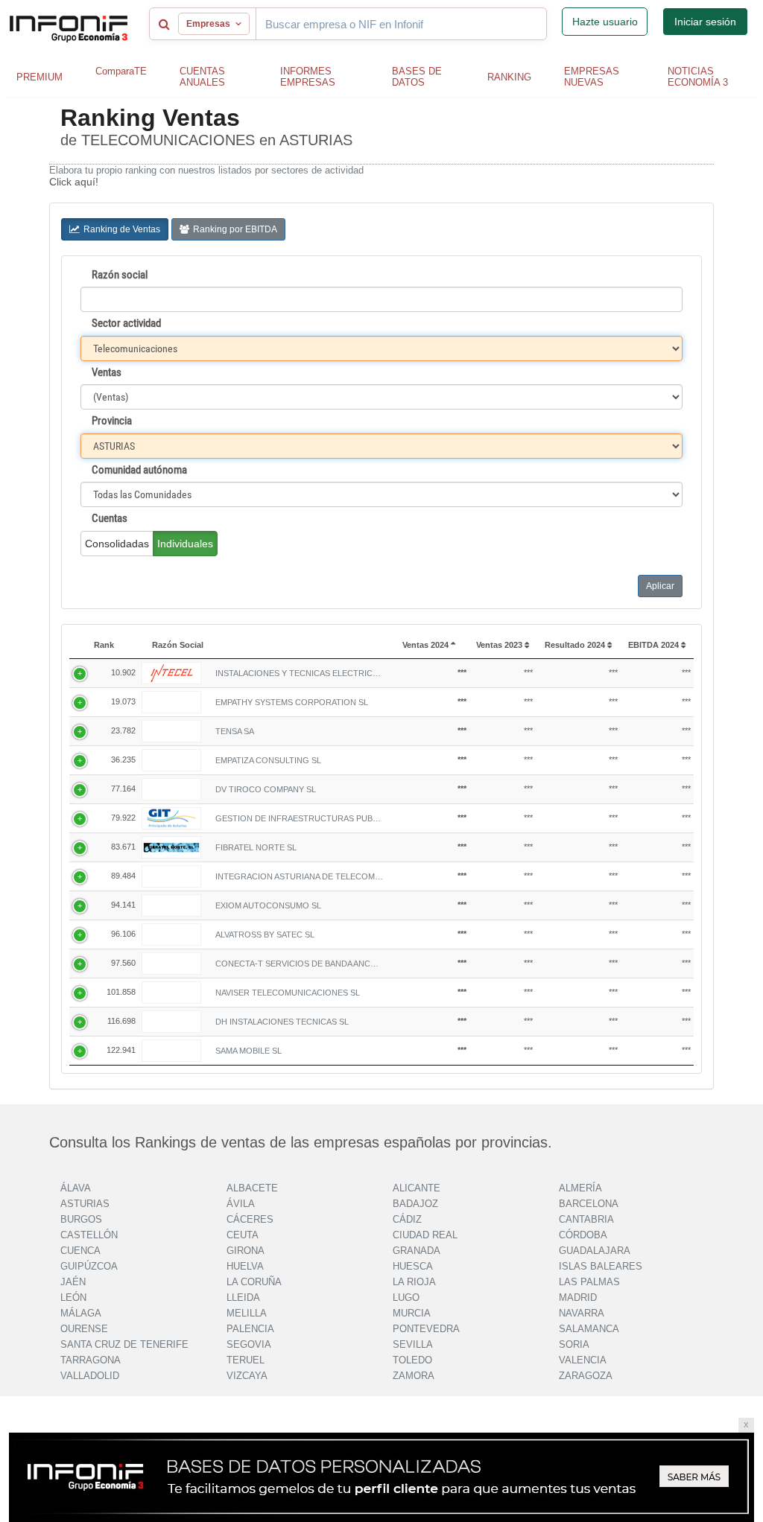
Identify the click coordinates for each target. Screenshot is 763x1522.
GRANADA (416, 1250)
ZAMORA (413, 1375)
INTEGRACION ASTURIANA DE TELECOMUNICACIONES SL (299, 876)
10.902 (123, 672)
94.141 (123, 904)
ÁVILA (241, 1203)
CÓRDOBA (583, 1235)
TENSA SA (234, 731)
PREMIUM (39, 77)
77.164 (123, 788)
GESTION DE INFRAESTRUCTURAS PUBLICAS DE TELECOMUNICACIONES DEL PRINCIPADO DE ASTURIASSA (299, 818)
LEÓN (73, 1297)
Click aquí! (73, 182)
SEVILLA (413, 1344)
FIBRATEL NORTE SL (256, 847)
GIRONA (246, 1250)
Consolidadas (117, 544)
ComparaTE (121, 71)
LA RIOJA (414, 1281)
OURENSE (84, 1328)
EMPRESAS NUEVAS (591, 77)
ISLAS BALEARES (600, 1266)
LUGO (406, 1297)
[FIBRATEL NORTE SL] (171, 847)
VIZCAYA (247, 1375)
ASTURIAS (85, 1203)
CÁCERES (250, 1219)
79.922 (123, 817)
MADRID (578, 1297)
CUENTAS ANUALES (202, 77)
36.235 (123, 759)
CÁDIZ (407, 1219)
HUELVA (245, 1266)
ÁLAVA (75, 1188)
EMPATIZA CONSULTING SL (268, 760)
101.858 (121, 991)
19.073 (123, 701)
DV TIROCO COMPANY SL (265, 789)
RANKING (509, 77)
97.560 (123, 962)
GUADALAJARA (594, 1250)
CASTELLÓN (89, 1235)
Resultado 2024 (576, 644)
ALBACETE (252, 1188)
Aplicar (660, 586)
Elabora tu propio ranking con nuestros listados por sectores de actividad (206, 170)
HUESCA (413, 1266)
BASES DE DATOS (417, 77)
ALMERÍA (580, 1188)
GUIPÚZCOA (89, 1266)
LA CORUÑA (254, 1281)
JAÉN (73, 1281)
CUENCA (80, 1250)
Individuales (185, 544)
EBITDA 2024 (654, 644)
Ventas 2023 (500, 644)
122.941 (121, 1049)
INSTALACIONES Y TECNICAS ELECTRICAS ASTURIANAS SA (299, 673)
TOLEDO (412, 1360)
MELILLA (247, 1313)
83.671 (123, 846)
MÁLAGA (80, 1313)
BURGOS (81, 1219)
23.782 (123, 730)
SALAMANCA (589, 1328)
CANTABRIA (586, 1219)
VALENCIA (583, 1360)
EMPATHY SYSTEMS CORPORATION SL (291, 702)
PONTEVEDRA (426, 1328)
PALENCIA (250, 1328)
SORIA (574, 1344)
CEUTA (243, 1235)
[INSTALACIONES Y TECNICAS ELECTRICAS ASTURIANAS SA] (171, 673)
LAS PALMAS (589, 1281)
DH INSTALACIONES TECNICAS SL (282, 1021)
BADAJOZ (415, 1203)
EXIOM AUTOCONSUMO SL (268, 905)
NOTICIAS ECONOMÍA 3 (698, 77)
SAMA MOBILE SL (248, 1050)
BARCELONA (588, 1203)
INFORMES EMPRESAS (307, 77)
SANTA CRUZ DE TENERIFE (124, 1344)
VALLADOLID (89, 1375)
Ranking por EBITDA (235, 229)
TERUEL (246, 1360)
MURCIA (412, 1313)
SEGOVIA (249, 1344)
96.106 (123, 933)
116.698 (121, 1020)
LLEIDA (243, 1297)
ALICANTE (416, 1188)
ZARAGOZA (585, 1375)
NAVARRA (581, 1313)
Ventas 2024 (426, 644)
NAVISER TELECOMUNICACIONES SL (287, 992)
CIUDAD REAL (425, 1235)
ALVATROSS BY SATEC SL (264, 934)
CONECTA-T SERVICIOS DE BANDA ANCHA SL (299, 963)
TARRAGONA (90, 1360)
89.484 (123, 875)
